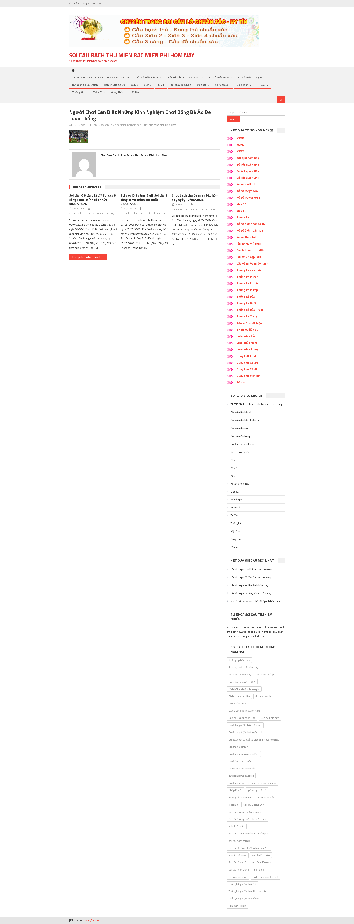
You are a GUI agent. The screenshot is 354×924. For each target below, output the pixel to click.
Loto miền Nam (247, 342)
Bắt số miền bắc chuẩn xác (184, 77)
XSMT (160, 85)
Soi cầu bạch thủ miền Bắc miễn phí (248, 833)
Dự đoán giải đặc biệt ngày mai (245, 732)
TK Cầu (261, 85)
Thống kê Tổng (247, 316)
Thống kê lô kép (247, 290)
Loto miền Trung (248, 349)
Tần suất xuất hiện (249, 323)
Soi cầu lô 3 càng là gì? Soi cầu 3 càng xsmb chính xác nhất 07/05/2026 (144, 199)
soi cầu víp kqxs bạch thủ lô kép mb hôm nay (255, 601)
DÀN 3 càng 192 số (239, 703)
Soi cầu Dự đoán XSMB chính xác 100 (249, 848)
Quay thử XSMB (247, 356)
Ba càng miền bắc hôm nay (243, 667)
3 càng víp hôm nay (239, 660)
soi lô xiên (259, 869)
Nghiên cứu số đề (114, 85)
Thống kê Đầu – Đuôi (250, 309)
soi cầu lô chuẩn (261, 855)
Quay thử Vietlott (249, 375)
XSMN (147, 85)
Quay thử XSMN (247, 362)
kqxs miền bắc (266, 797)
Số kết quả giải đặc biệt (265, 877)
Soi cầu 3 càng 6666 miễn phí (245, 812)
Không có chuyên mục (241, 797)
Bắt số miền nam (219, 77)
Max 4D (241, 211)
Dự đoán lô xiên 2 (238, 747)
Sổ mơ (135, 92)
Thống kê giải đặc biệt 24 (242, 884)
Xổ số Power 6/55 (248, 197)
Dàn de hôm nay (270, 718)
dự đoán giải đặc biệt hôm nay (245, 725)
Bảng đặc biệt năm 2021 (242, 682)
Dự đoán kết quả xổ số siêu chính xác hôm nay (254, 739)
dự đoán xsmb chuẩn (240, 761)
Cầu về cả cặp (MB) (249, 257)
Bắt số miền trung (248, 77)
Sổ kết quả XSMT (248, 178)
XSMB (134, 85)
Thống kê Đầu (246, 296)
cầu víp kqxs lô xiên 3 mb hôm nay (249, 585)
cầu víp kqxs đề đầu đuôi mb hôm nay (251, 577)
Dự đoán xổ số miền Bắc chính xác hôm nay (252, 783)
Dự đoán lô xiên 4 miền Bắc (244, 754)
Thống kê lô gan (247, 277)
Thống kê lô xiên (248, 283)
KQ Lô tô (97, 92)
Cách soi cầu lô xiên (239, 696)
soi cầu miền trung (239, 869)
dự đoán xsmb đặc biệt (241, 776)
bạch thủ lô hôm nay (240, 674)
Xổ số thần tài (246, 237)
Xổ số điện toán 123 (250, 230)
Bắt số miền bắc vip (147, 77)
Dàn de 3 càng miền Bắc (242, 718)
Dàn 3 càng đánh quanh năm (244, 710)
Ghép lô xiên (235, 790)
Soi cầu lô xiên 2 (237, 862)
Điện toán (242, 85)
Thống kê (78, 92)
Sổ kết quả (221, 85)
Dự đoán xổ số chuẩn (85, 85)
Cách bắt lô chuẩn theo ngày (244, 689)
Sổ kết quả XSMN (248, 171)
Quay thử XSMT (247, 369)
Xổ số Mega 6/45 (248, 191)
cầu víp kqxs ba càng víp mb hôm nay (251, 593)
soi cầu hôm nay (238, 855)
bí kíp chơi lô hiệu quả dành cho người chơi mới (90, 257)
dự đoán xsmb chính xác (242, 768)
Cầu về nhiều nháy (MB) (252, 263)
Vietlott (201, 85)
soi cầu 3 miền (236, 826)
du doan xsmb (263, 696)
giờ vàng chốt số (257, 790)
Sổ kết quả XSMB (248, 164)
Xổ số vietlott (246, 184)
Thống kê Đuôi (246, 303)
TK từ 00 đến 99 (247, 329)
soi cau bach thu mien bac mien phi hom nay (132, 55)
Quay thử (117, 92)
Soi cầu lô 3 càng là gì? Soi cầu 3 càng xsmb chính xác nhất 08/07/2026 (92, 199)
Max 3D (241, 204)
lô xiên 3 (233, 805)
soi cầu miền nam (261, 862)
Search (233, 119)
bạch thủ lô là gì (265, 674)
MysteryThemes (90, 920)
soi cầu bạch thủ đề (239, 841)
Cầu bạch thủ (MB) (249, 244)
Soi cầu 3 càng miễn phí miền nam (247, 819)
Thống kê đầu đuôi (249, 270)
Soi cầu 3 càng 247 (253, 805)
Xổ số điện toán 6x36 (251, 224)
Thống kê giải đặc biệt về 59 (244, 898)
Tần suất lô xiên (237, 906)
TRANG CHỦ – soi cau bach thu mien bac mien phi (101, 77)
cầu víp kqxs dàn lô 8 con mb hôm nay (251, 569)
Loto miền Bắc (246, 336)
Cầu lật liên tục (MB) (250, 250)
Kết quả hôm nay (181, 85)
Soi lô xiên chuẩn (238, 877)
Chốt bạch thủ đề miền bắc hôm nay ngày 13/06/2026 (195, 197)
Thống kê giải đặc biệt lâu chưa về (247, 891)
